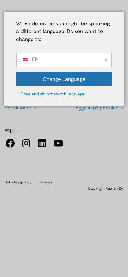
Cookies (45, 182)
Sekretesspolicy (18, 182)
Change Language (64, 79)
